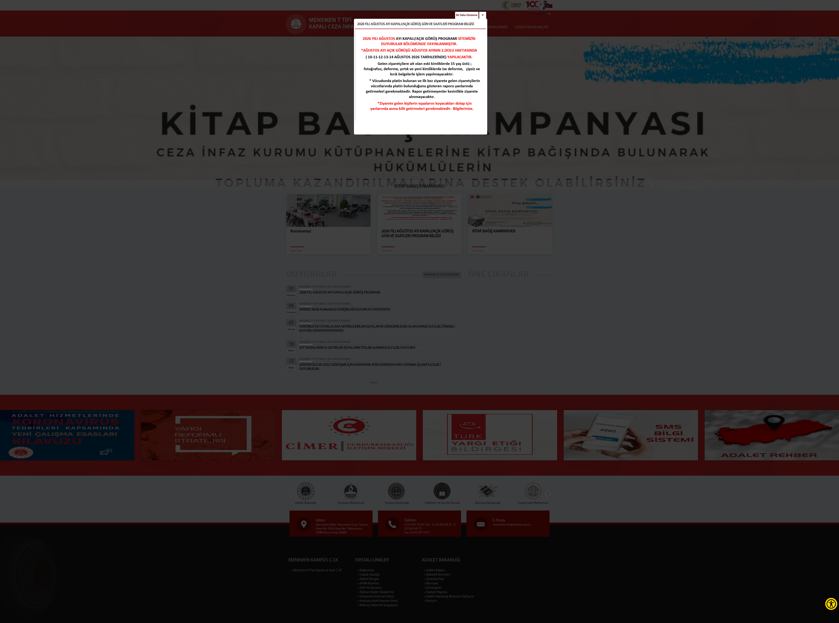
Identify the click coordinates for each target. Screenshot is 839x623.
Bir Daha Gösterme (466, 15)
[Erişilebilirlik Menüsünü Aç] (831, 604)
